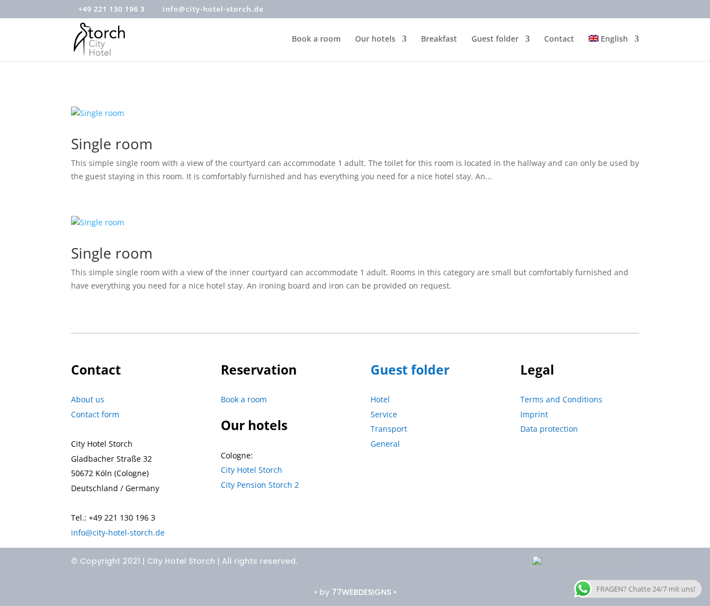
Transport (389, 428)
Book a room (316, 39)
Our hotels (375, 39)
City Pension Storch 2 (260, 484)
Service (384, 414)
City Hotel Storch (251, 469)
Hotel (380, 399)
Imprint (534, 414)
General (385, 443)
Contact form (95, 414)
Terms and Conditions (561, 399)
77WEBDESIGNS (361, 592)
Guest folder (495, 39)
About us (87, 399)
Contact (559, 39)
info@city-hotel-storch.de (118, 532)
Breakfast (439, 39)
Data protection (549, 428)
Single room (112, 144)
